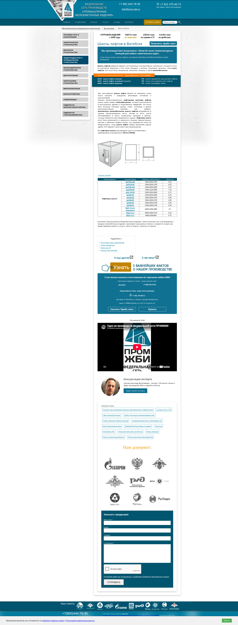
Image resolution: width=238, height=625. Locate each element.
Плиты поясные (152, 432)
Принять (227, 621)
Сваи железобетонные (111, 415)
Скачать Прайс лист (122, 309)
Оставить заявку (152, 22)
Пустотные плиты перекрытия (112, 243)
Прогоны (158, 426)
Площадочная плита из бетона (130, 432)
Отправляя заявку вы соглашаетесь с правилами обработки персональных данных (136, 577)
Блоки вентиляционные (112, 426)
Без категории (109, 28)
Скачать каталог (104, 175)
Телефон (107, 535)
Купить (152, 309)
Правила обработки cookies (151, 615)
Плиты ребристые (108, 245)
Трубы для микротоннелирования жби (139, 415)
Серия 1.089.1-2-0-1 (132, 75)
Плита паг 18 (106, 248)
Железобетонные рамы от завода (138, 426)
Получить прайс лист (163, 43)
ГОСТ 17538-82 (145, 75)
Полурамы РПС (109, 432)
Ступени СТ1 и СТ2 (164, 410)
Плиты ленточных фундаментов (140, 437)
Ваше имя (108, 520)
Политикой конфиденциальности (80, 621)
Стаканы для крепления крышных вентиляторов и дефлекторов (128, 410)
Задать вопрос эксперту (135, 391)
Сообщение (109, 543)
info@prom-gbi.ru (131, 9)
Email (106, 527)
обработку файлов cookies (53, 621)
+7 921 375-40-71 (170, 4)
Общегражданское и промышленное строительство (81, 28)
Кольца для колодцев (109, 250)
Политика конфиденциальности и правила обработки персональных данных (123, 615)
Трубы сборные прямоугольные (115, 421)
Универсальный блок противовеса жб (147, 421)
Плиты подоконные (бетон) (113, 437)
